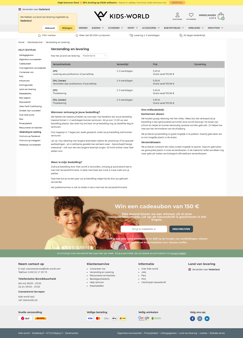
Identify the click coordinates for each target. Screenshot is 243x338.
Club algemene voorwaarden (32, 68)
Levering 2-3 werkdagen (147, 35)
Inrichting (214, 28)
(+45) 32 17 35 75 (37, 272)
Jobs (143, 272)
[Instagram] (199, 319)
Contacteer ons (26, 72)
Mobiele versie (217, 333)
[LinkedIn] (207, 319)
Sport (131, 28)
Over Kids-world (26, 115)
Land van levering (27, 89)
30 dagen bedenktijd (194, 35)
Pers (21, 119)
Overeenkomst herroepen (31, 292)
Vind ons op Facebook (29, 136)
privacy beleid (178, 253)
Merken (83, 28)
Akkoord (50, 28)
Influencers (24, 81)
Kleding (96, 28)
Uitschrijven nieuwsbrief (153, 282)
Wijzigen (67, 28)
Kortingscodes (26, 85)
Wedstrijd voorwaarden (30, 145)
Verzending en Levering (58, 42)
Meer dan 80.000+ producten (94, 35)
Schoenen (114, 28)
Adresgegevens (26, 55)
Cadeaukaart (25, 64)
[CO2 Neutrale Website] (156, 318)
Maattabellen (25, 93)
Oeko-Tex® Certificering (30, 106)
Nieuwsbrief (24, 102)
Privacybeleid (25, 123)
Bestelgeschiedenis (100, 279)
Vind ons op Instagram (29, 140)
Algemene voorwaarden (30, 59)
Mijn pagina (24, 98)
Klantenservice (35, 42)
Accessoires (149, 28)
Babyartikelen (172, 28)
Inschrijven (181, 229)
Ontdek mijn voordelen (30, 111)
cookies (203, 333)
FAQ (21, 76)
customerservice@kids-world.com (43, 269)
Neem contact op (31, 264)
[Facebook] (192, 319)
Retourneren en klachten (30, 128)
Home (21, 42)
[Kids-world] (121, 16)
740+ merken (49, 35)
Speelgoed (194, 28)
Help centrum (97, 282)
